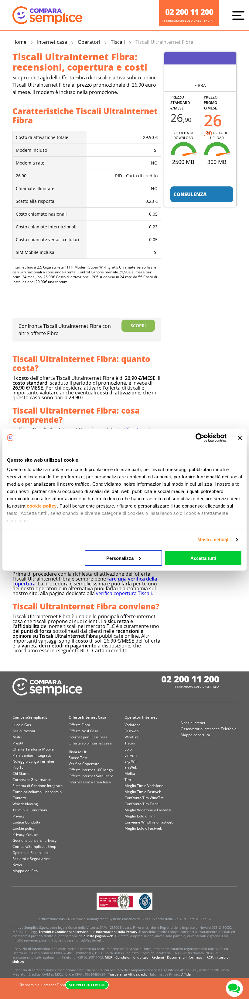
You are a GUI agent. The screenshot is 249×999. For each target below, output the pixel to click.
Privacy (18, 816)
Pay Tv (17, 767)
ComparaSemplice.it (29, 717)
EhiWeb (130, 767)
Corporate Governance (31, 779)
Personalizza (120, 557)
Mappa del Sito (25, 870)
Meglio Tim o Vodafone (143, 785)
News (17, 864)
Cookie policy (23, 828)
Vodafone (132, 724)
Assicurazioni (23, 731)
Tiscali (118, 42)
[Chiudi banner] (240, 437)
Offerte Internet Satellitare (91, 776)
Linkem (130, 755)
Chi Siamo (20, 773)
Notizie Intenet (193, 722)
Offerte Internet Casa (87, 717)
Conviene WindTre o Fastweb (148, 822)
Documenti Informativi (185, 957)
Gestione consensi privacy (34, 840)
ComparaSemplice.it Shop (34, 846)
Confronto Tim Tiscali (142, 803)
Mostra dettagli (213, 539)
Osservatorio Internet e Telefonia (209, 728)
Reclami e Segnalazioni (31, 858)
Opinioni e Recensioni (30, 852)
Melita (129, 773)
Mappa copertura (195, 734)
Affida (186, 974)
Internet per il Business (88, 737)
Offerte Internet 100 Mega (91, 769)
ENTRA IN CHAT (234, 988)
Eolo (128, 749)
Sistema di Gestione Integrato (37, 785)
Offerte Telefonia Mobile (33, 749)
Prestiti (18, 743)
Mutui (17, 737)
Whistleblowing (25, 803)
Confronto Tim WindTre (144, 797)
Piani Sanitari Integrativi (32, 755)
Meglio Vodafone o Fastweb (147, 810)
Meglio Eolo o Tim (139, 816)
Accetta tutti (203, 557)
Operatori (89, 42)
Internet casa (52, 42)
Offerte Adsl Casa (83, 731)
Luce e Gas (21, 724)
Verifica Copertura (84, 763)
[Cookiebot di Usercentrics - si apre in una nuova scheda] (200, 437)
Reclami (158, 957)
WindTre (131, 737)
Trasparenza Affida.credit (127, 974)
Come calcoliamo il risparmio (37, 791)
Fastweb (131, 731)
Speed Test (78, 757)
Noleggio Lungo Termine (33, 761)
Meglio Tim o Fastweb (142, 791)
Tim (127, 779)
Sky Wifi (131, 761)
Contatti (19, 797)
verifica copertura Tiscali (124, 593)
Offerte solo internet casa (90, 743)
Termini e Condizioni (29, 810)
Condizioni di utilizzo (131, 957)
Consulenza (190, 194)
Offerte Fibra (79, 724)
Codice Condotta (26, 822)
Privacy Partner (25, 834)
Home (19, 42)
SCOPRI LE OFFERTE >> (87, 985)
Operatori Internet (140, 717)
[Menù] (239, 15)
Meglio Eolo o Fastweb (143, 828)
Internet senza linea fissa (90, 782)
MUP (108, 957)
